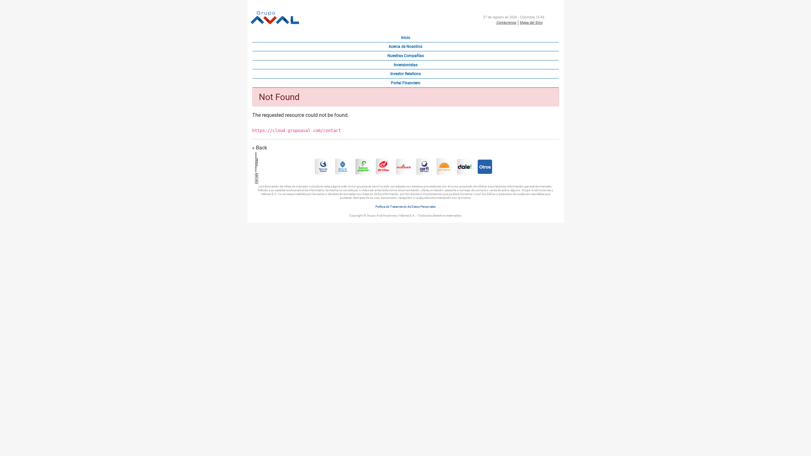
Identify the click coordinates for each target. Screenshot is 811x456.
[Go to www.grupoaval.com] (274, 18)
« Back (259, 148)
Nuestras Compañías (405, 56)
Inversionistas (406, 65)
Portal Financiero (405, 83)
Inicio (405, 37)
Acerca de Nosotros (405, 46)
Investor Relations (405, 74)
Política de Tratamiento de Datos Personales (405, 206)
